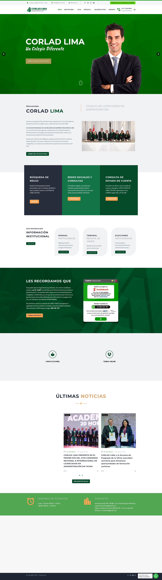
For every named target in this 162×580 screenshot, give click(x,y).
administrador (34, 451)
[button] (60, 471)
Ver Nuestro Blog (81, 481)
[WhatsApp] (135, 575)
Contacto (112, 9)
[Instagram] (88, 3)
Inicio (60, 9)
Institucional (69, 9)
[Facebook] (85, 3)
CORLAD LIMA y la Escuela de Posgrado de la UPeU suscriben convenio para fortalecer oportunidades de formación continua (79, 461)
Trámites (30, 243)
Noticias (30, 415)
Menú (134, 9)
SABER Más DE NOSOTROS (37, 154)
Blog (79, 9)
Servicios (88, 9)
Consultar (64, 252)
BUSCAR (34, 201)
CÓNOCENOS (74, 199)
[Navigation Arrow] (25, 443)
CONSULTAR (111, 199)
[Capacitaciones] (52, 356)
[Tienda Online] (109, 356)
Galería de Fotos (100, 9)
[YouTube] (133, 575)
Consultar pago (34, 315)
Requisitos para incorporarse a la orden (122, 3)
